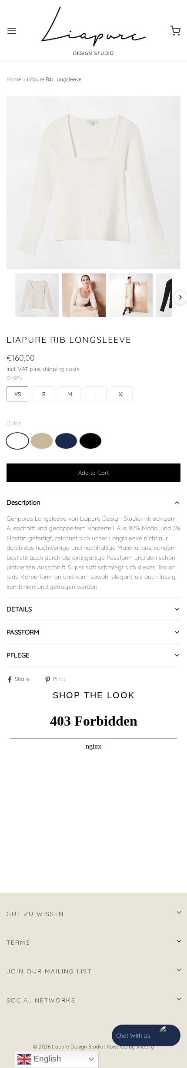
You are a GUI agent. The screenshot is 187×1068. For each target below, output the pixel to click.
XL (122, 394)
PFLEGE (18, 655)
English (46, 1058)
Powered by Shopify (130, 1046)
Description (23, 502)
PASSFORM (23, 632)
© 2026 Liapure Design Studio (68, 1046)
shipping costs (60, 368)
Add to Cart (93, 472)
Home (14, 79)
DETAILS (19, 609)
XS (17, 394)
